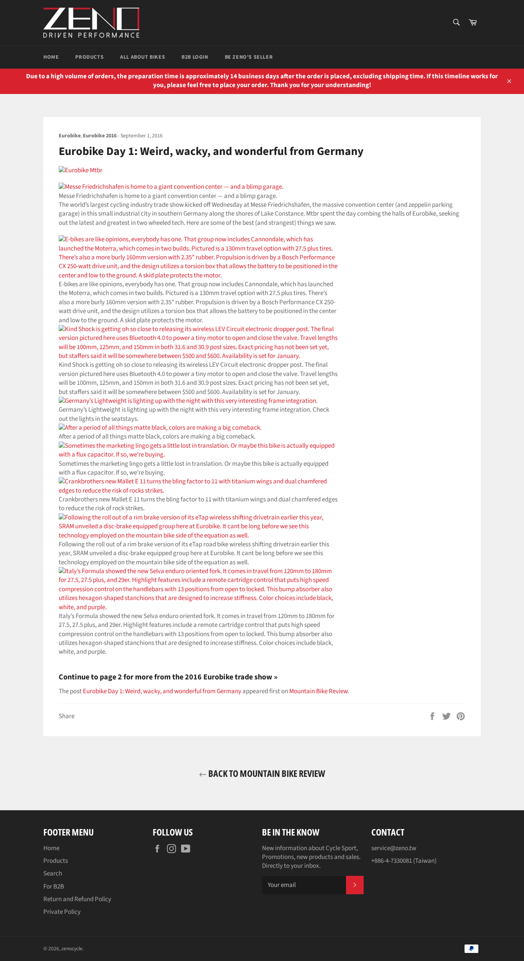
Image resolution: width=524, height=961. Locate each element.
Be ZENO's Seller (249, 57)
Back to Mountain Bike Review (266, 773)
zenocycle (71, 948)
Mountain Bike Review (318, 691)
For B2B (53, 886)
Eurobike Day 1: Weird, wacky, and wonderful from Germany (162, 691)
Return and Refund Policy (77, 899)
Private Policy (62, 911)
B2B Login (194, 57)
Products (89, 57)
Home (51, 57)
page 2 (111, 677)
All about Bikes (142, 57)
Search (52, 873)
